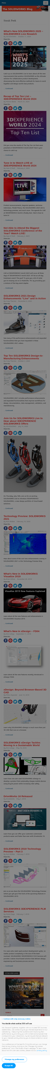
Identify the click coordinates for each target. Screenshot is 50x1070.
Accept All (9, 1066)
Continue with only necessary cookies (16, 1019)
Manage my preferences (14, 1059)
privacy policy (42, 1050)
